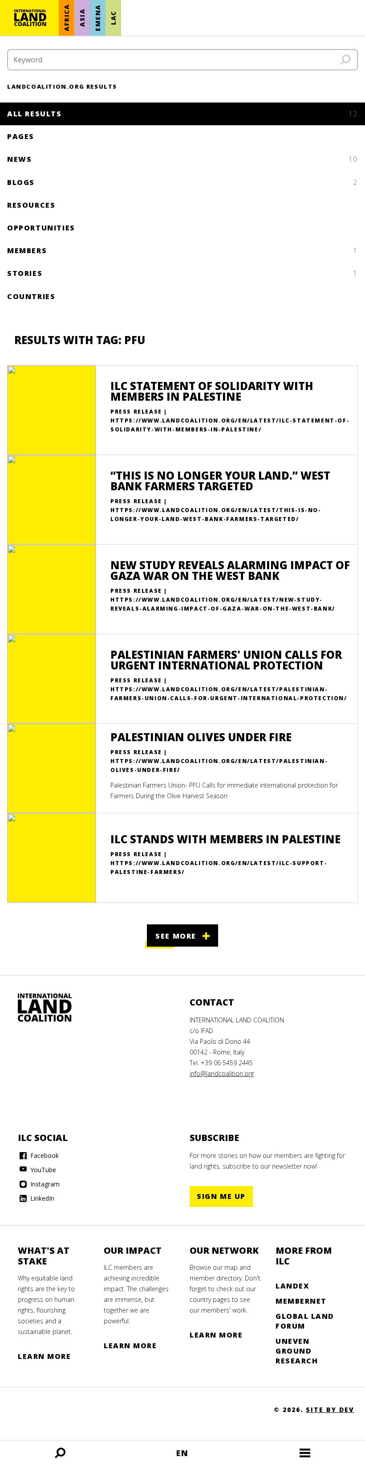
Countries (31, 296)
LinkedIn (41, 1198)
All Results (182, 114)
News (182, 159)
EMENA (97, 17)
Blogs (182, 182)
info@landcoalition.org (222, 1073)
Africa (66, 18)
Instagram (44, 1184)
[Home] (30, 18)
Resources (31, 205)
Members (182, 250)
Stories (182, 273)
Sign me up (221, 1196)
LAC (113, 18)
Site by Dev (330, 1409)
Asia (82, 18)
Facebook (43, 1155)
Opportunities (41, 228)
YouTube (42, 1169)
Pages (20, 136)
